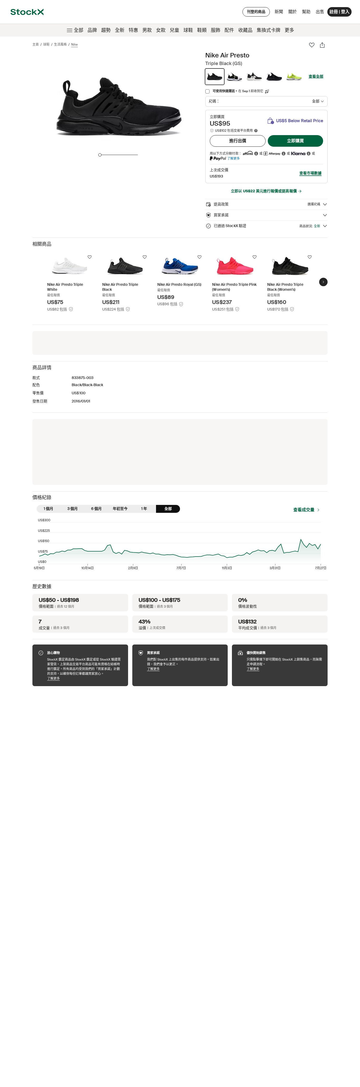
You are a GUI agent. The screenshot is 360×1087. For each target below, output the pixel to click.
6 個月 (96, 508)
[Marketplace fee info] (256, 131)
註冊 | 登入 (339, 11)
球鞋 (188, 30)
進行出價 (237, 141)
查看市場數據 (310, 173)
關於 (293, 13)
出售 (320, 11)
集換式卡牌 (268, 30)
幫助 (306, 11)
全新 (119, 30)
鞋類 (202, 30)
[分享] (322, 45)
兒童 (174, 30)
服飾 (215, 30)
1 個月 (48, 508)
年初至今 (120, 508)
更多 (289, 30)
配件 (229, 30)
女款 (161, 30)
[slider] (99, 154)
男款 (147, 30)
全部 (78, 30)
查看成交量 (303, 510)
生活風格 (60, 44)
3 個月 (72, 508)
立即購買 (295, 141)
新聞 (279, 11)
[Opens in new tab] (256, 153)
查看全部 (316, 76)
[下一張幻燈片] (323, 282)
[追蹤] (89, 257)
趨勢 (106, 30)
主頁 (35, 44)
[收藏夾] (312, 45)
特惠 (133, 30)
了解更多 (233, 158)
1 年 (144, 508)
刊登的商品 (256, 11)
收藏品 (245, 30)
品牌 (92, 30)
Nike (74, 44)
